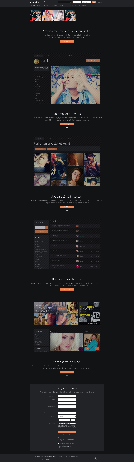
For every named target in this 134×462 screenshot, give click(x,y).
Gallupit (61, 5)
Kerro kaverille (37, 456)
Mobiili (66, 456)
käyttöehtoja (61, 441)
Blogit (66, 5)
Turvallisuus (56, 456)
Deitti (76, 5)
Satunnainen (82, 5)
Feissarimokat (37, 459)
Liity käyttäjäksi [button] (67, 41)
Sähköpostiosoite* (52, 406)
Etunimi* (54, 399)
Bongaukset (54, 5)
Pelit (47, 459)
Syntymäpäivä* (52, 420)
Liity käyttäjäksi (100, 2)
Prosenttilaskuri (52, 459)
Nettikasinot (43, 459)
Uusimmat (38, 5)
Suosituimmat (46, 5)
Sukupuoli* (53, 416)
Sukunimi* (53, 403)
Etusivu (33, 5)
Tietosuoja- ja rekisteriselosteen (65, 446)
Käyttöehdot (61, 456)
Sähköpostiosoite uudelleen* (49, 413)
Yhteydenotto (46, 456)
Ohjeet (42, 456)
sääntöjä (71, 439)
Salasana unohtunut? (100, 4)
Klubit (71, 5)
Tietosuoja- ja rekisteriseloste (73, 456)
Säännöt (51, 456)
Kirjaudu (94, 2)
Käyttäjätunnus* (52, 396)
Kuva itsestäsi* (52, 423)
